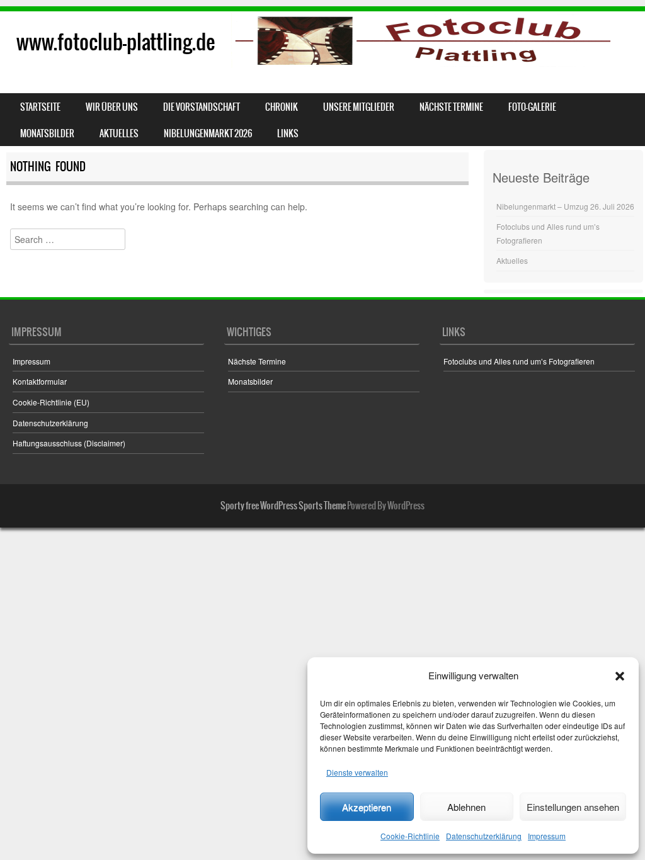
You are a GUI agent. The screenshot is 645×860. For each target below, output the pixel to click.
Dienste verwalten (357, 772)
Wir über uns (112, 107)
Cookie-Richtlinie (410, 835)
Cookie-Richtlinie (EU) (51, 402)
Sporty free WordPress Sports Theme (283, 505)
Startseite (40, 107)
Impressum (547, 835)
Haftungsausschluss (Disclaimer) (69, 443)
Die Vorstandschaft (201, 107)
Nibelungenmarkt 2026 (208, 133)
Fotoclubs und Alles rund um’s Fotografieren (519, 361)
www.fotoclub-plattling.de (115, 41)
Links (288, 133)
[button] (620, 676)
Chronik (281, 107)
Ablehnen (466, 806)
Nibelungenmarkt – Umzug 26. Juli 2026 (565, 206)
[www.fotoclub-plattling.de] (322, 40)
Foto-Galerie (532, 107)
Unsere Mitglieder (358, 107)
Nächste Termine (451, 107)
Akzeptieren (366, 806)
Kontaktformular (40, 381)
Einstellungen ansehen (573, 806)
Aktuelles (119, 133)
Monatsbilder (47, 133)
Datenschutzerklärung (484, 835)
